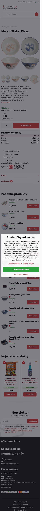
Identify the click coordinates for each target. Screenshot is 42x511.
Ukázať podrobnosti (21, 274)
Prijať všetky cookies (21, 269)
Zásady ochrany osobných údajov (21, 264)
